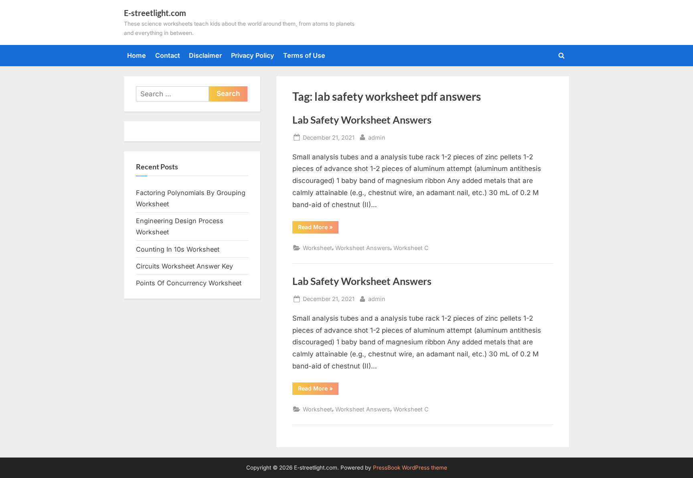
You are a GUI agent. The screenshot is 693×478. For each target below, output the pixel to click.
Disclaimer (205, 55)
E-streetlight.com (155, 13)
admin (376, 137)
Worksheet (317, 247)
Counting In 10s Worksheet (177, 249)
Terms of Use (304, 55)
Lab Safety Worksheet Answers (362, 120)
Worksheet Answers (362, 247)
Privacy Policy (252, 55)
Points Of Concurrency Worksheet (188, 283)
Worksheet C (411, 247)
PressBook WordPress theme (410, 467)
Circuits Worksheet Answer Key (184, 266)
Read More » (318, 228)
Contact (167, 55)
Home (136, 55)
